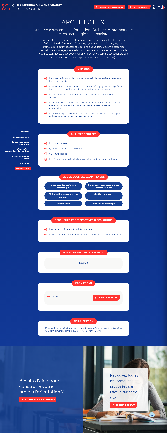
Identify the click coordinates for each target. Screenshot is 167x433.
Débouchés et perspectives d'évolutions (17, 150)
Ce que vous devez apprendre (20, 143)
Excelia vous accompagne (111, 7)
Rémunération (22, 168)
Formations (24, 163)
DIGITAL (56, 296)
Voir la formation (108, 298)
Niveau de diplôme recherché (20, 157)
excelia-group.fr (141, 7)
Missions (25, 131)
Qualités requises (21, 137)
